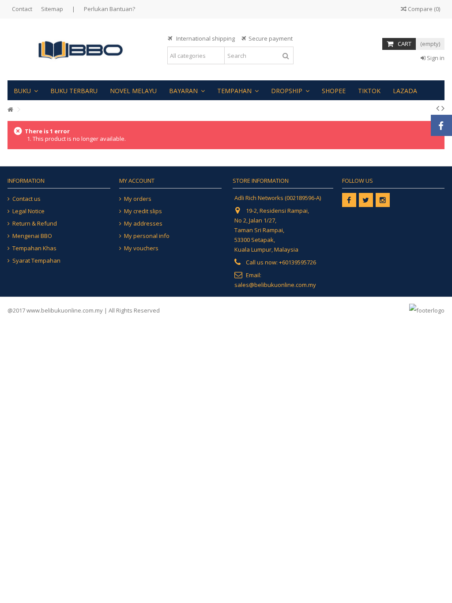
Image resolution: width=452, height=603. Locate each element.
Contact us (26, 199)
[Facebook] (349, 200)
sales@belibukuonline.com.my (275, 285)
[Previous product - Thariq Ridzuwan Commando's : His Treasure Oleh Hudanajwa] (437, 108)
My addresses (143, 223)
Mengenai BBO (32, 236)
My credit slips (143, 211)
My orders (137, 199)
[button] (26, 90)
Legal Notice (28, 211)
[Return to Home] (10, 109)
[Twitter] (366, 200)
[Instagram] (383, 200)
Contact (22, 9)
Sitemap (52, 9)
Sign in (435, 58)
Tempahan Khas (34, 248)
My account (136, 181)
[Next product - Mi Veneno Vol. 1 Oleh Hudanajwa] (442, 108)
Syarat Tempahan (36, 260)
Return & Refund (34, 223)
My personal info (147, 236)
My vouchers (141, 248)
